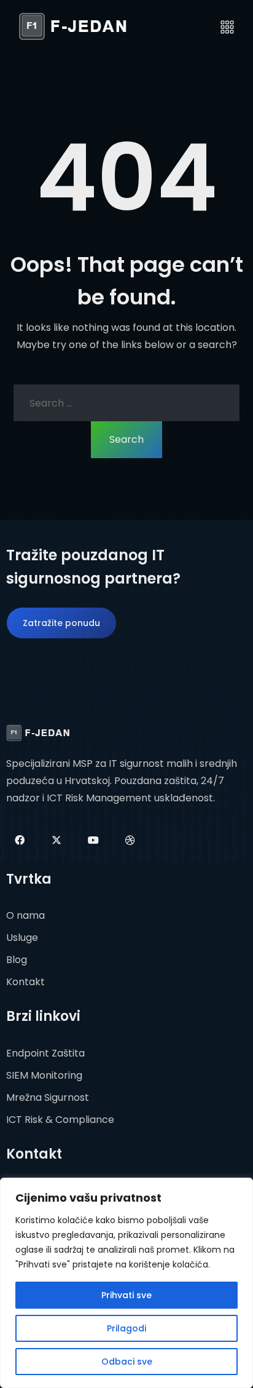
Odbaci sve (126, 1361)
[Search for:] (126, 402)
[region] (126, 1283)
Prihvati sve (126, 1295)
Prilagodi (126, 1328)
